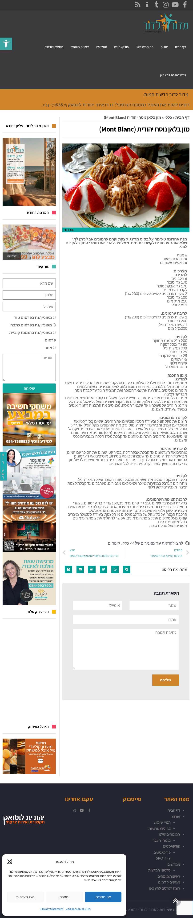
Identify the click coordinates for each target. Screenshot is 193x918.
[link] (6, 44)
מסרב (64, 897)
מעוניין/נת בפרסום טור (33, 317)
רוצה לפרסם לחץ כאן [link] (164, 888)
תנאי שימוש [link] (162, 822)
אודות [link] (176, 816)
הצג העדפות (25, 897)
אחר (48, 347)
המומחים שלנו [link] (169, 834)
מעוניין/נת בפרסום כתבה (31, 325)
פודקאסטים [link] (171, 846)
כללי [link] (168, 117)
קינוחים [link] (114, 543)
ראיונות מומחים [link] (168, 876)
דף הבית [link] (182, 117)
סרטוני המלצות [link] (159, 870)
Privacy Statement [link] (51, 908)
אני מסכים (103, 897)
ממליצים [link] (173, 864)
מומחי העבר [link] (162, 840)
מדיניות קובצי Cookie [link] (78, 908)
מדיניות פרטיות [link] (160, 828)
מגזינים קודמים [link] (169, 882)
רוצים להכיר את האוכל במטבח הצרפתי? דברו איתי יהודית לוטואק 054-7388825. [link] (116, 105)
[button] (9, 861)
